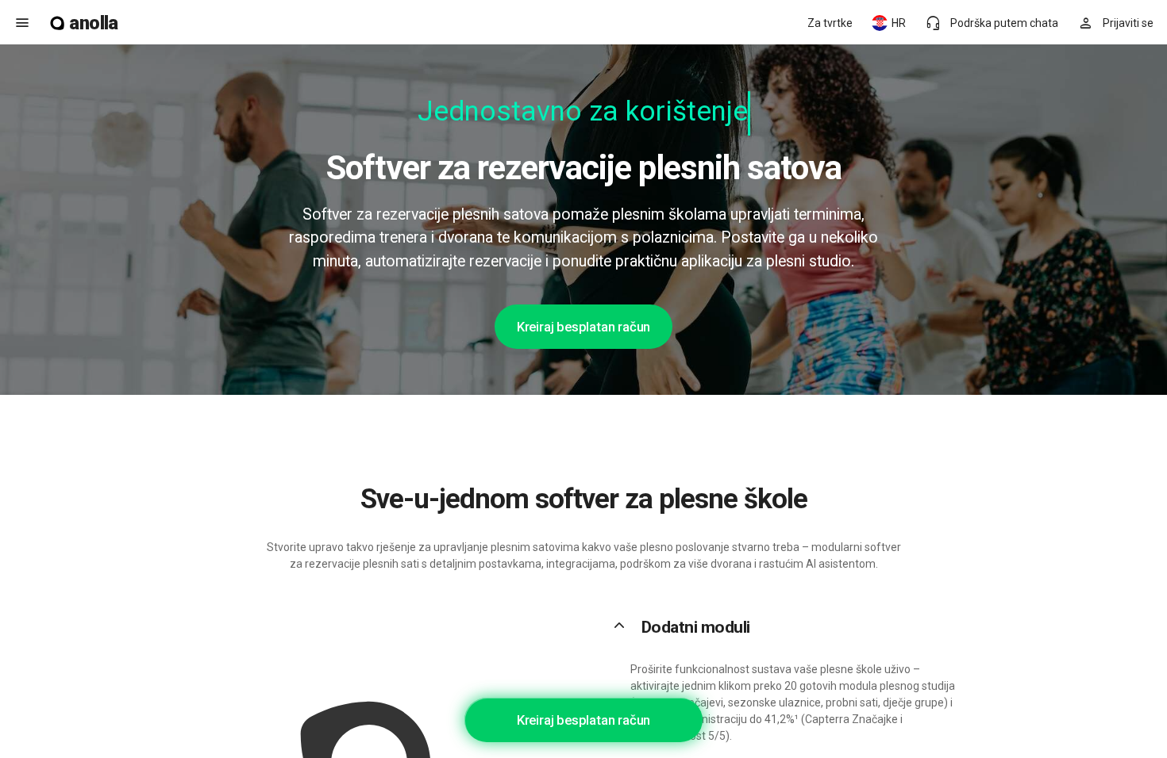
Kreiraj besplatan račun (583, 327)
